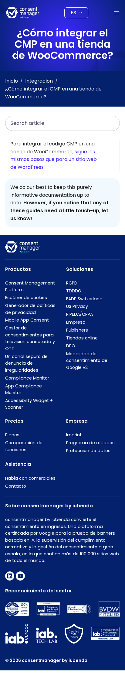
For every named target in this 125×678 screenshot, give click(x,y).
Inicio (11, 80)
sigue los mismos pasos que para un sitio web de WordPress (53, 159)
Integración (39, 80)
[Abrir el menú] (116, 12)
